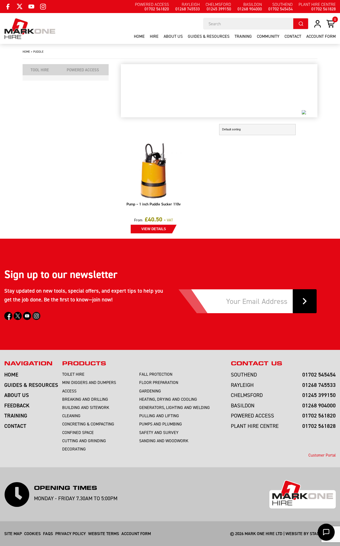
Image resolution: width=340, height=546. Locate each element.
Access (69, 391)
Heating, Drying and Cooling (168, 399)
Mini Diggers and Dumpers (89, 382)
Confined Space (78, 432)
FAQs (48, 533)
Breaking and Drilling (85, 399)
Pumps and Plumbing (160, 424)
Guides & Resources (209, 36)
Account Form (136, 533)
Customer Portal (322, 455)
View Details (153, 229)
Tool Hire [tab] (40, 69)
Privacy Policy (70, 533)
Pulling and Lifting (159, 415)
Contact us (256, 363)
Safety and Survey (158, 432)
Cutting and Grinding (84, 440)
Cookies (32, 533)
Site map (13, 533)
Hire (154, 36)
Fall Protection (155, 374)
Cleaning (71, 415)
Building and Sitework (85, 407)
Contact (292, 36)
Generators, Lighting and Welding (174, 407)
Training (243, 36)
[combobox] (256, 24)
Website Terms (103, 533)
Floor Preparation (158, 382)
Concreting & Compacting (88, 424)
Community (268, 36)
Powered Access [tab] (83, 69)
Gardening (150, 391)
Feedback (16, 405)
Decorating (74, 449)
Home (139, 36)
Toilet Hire (73, 374)
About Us (173, 36)
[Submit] (300, 24)
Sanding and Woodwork (163, 440)
